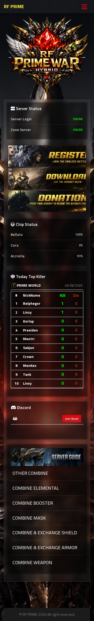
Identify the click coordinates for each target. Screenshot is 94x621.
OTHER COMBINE (30, 473)
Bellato (47, 234)
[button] (47, 473)
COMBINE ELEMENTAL (36, 488)
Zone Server (47, 129)
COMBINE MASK (29, 518)
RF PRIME (14, 6)
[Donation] (47, 201)
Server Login (47, 119)
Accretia (47, 256)
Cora (47, 245)
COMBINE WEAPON (32, 562)
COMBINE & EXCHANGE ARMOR (45, 547)
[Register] (47, 156)
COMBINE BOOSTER (33, 503)
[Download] (47, 178)
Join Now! (71, 418)
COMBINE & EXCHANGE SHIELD (45, 532)
